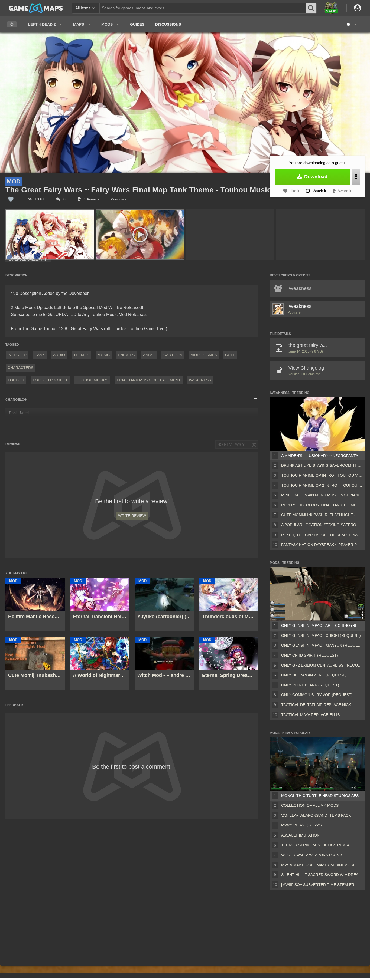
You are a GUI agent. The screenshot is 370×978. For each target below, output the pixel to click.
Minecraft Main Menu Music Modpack (320, 495)
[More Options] (356, 177)
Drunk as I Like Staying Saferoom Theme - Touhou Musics (321, 465)
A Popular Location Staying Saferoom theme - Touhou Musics (321, 525)
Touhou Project (50, 380)
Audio (59, 355)
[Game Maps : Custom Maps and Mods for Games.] (35, 8)
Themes (81, 355)
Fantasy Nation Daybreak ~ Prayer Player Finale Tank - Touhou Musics (321, 544)
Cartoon (172, 355)
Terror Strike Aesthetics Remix (315, 845)
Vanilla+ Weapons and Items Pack (316, 815)
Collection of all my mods (310, 805)
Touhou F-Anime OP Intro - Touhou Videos (321, 475)
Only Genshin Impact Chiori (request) (321, 635)
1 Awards (91, 199)
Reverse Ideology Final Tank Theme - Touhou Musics (321, 505)
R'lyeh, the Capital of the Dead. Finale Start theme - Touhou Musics (321, 535)
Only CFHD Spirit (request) (309, 655)
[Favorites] (12, 24)
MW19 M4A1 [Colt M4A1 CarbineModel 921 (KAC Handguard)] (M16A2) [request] (321, 865)
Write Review (132, 515)
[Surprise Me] (351, 24)
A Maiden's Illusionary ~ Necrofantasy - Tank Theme (321, 455)
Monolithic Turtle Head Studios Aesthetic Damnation (321, 795)
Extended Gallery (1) (28, 259)
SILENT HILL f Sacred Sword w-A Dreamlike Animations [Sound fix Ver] (321, 874)
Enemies (126, 355)
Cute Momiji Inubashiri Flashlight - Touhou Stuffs (321, 515)
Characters (20, 367)
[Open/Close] (255, 398)
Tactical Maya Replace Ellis (310, 715)
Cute (230, 355)
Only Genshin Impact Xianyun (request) (321, 645)
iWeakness (200, 380)
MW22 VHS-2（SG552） (302, 825)
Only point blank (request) (310, 685)
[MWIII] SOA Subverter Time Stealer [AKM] (321, 884)
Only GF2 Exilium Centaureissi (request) (321, 665)
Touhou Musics (92, 380)
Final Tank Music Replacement (149, 380)
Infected (17, 355)
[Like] (10, 199)
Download (315, 176)
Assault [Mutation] (301, 835)
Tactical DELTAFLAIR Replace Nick (316, 705)
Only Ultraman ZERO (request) (313, 675)
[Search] (311, 8)
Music (104, 355)
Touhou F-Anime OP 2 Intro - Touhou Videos (321, 485)
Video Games (204, 355)
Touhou (16, 380)
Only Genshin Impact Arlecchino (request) (321, 625)
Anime (149, 355)
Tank (40, 355)
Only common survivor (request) (317, 695)
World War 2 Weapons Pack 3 (311, 855)
